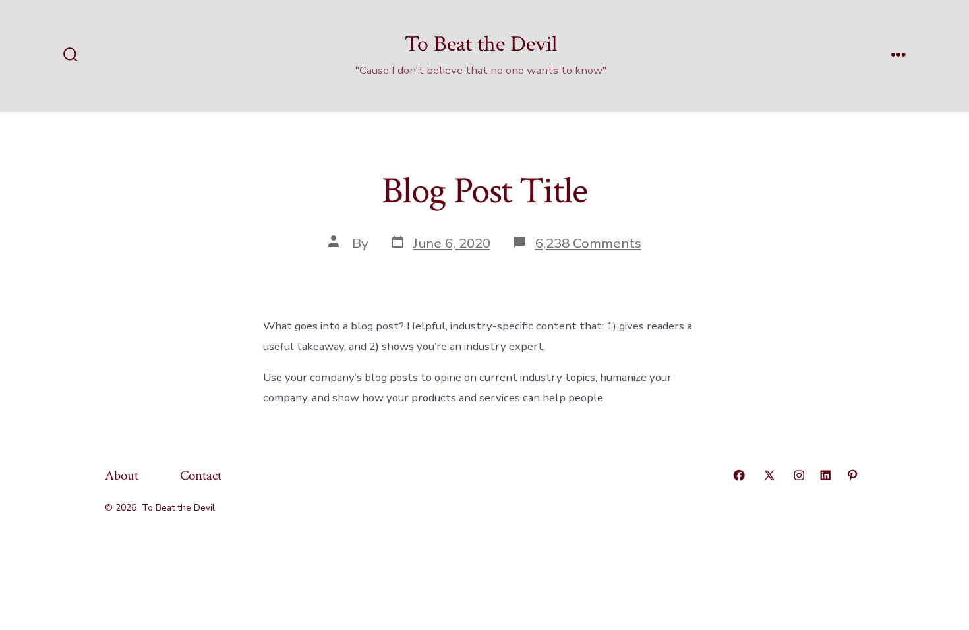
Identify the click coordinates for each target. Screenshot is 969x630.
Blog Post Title (484, 191)
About (121, 475)
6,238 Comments (588, 243)
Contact (200, 475)
